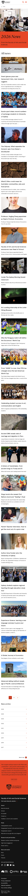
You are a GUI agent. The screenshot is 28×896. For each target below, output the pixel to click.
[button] (23, 2)
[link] (3, 7)
